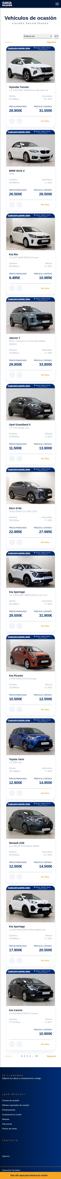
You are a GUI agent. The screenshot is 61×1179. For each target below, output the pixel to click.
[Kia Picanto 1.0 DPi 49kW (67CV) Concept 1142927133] (30, 653)
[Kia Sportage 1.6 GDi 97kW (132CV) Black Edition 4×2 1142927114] (30, 904)
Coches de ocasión (10, 1100)
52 (37, 1056)
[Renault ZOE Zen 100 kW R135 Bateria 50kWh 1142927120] (30, 820)
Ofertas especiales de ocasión (15, 1105)
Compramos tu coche (11, 1114)
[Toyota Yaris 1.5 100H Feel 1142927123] (30, 736)
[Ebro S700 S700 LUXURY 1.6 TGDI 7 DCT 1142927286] (30, 486)
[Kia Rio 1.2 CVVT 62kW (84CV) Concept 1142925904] (30, 232)
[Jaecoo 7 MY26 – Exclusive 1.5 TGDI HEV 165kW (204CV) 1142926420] (30, 315)
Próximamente (8, 1110)
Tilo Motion (16, 1170)
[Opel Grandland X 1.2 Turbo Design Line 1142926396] (30, 402)
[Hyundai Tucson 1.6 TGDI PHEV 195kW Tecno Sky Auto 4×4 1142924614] (30, 64)
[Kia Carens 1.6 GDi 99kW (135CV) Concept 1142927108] (30, 987)
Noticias (5, 1119)
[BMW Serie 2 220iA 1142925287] (30, 148)
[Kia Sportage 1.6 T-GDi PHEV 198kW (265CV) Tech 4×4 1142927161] (30, 569)
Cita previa (7, 1124)
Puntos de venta (9, 1128)
